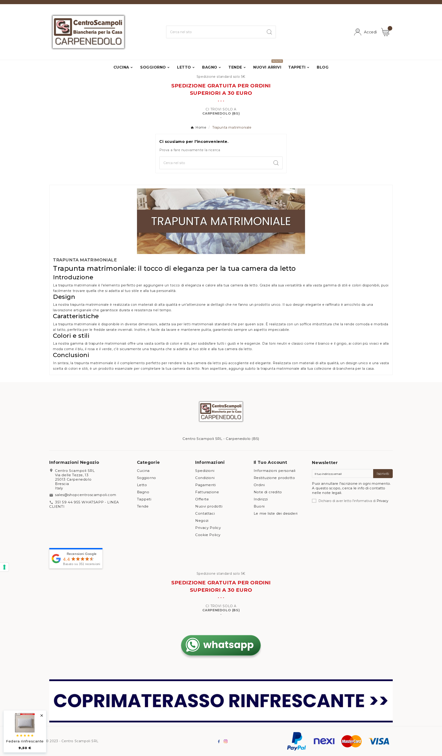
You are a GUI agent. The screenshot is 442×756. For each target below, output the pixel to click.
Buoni (259, 506)
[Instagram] (225, 741)
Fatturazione (207, 492)
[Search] (269, 32)
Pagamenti (205, 485)
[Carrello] (387, 32)
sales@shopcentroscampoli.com (85, 495)
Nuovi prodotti (208, 506)
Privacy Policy (208, 527)
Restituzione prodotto (274, 478)
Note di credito (268, 492)
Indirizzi (261, 499)
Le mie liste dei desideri (276, 513)
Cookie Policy (208, 535)
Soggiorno (146, 478)
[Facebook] (218, 741)
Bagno (143, 492)
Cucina (143, 470)
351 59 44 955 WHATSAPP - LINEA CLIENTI (84, 504)
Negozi (202, 520)
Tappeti (144, 499)
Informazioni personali (275, 470)
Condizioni (205, 478)
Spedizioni (204, 470)
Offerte (202, 499)
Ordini (259, 485)
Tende (143, 506)
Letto (142, 485)
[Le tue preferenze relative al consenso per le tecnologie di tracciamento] (4, 567)
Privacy (382, 501)
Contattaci (205, 513)
